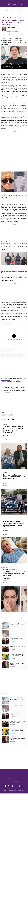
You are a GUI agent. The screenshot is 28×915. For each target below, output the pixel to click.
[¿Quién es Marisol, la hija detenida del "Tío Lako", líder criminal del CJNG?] (5, 641)
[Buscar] (6, 10)
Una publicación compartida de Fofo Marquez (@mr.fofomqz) (14, 354)
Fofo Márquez (4, 414)
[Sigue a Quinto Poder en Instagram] (12, 786)
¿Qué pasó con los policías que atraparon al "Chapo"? (17, 631)
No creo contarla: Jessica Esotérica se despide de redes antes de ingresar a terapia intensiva (13, 524)
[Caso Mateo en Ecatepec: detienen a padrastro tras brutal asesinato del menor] (14, 502)
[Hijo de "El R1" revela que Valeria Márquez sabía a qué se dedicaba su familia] (5, 664)
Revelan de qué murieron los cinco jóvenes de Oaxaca (17, 647)
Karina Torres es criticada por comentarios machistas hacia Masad (16, 655)
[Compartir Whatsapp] (9, 34)
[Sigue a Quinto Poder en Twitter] (10, 786)
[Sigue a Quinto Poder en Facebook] (8, 786)
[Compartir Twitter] (6, 34)
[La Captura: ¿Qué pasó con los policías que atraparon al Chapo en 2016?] (5, 633)
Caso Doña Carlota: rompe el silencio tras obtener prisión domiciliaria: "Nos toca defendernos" (13, 429)
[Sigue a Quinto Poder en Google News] (21, 786)
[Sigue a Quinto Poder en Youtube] (15, 786)
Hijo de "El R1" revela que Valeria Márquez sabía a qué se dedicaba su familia (17, 663)
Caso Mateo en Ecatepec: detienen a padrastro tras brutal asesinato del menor (14, 477)
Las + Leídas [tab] (4, 617)
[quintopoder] (14, 4)
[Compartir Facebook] (3, 34)
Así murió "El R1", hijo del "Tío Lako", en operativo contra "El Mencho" (18, 623)
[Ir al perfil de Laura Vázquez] (4, 29)
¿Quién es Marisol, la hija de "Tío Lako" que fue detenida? (17, 639)
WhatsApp (15, 389)
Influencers (10, 414)
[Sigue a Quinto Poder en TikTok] (17, 786)
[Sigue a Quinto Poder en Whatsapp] (6, 786)
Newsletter (3, 381)
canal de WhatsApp (5, 380)
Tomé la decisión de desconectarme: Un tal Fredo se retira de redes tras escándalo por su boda (14, 572)
